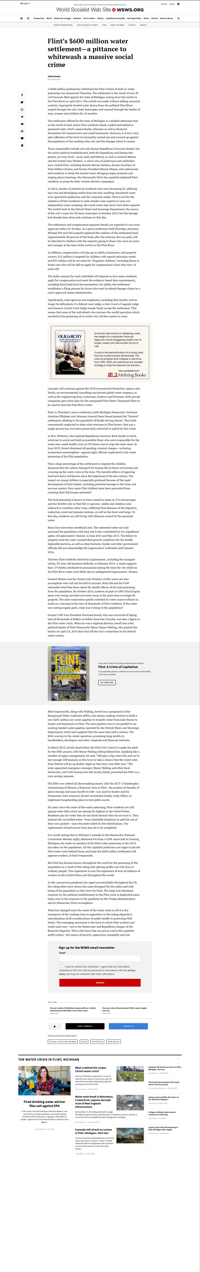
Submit (100, 982)
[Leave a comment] (22, 138)
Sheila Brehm (54, 76)
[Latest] (28, 19)
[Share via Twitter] (22, 102)
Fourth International (63, 25)
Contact (164, 4)
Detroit (84, 1042)
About (172, 4)
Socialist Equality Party (87, 25)
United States (97, 1042)
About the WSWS (117, 25)
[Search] (178, 19)
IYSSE (104, 25)
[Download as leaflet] (22, 131)
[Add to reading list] (22, 145)
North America (113, 1042)
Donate (143, 25)
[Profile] (178, 4)
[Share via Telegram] (22, 116)
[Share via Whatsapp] (22, 109)
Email (62, 953)
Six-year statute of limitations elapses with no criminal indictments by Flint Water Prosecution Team (73, 1009)
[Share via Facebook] (22, 95)
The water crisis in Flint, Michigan (62, 1042)
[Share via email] (22, 123)
